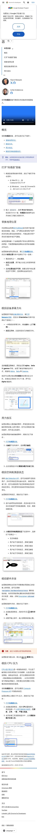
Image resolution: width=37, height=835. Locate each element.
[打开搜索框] (24, 2)
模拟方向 (9, 144)
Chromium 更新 (7, 788)
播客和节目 (5, 798)
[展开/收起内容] (12, 49)
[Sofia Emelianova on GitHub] (11, 93)
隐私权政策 (10, 825)
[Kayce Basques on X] (11, 83)
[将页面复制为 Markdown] (8, 41)
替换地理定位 (11, 140)
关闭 (18, 27)
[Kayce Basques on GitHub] (14, 83)
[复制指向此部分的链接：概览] (9, 130)
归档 (3, 794)
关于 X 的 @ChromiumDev (10, 807)
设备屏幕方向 (18, 314)
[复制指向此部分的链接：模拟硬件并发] (18, 579)
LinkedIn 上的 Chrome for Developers (14, 813)
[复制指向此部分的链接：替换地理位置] (18, 222)
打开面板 (27, 252)
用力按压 (9, 148)
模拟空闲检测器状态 (13, 151)
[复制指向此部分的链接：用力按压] (14, 418)
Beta (18, 371)
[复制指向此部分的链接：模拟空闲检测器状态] (26, 472)
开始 (18, 34)
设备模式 (17, 160)
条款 (3, 825)
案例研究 (4, 791)
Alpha (12, 371)
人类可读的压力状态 (23, 709)
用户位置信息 (18, 228)
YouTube (4, 810)
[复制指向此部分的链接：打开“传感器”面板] (23, 167)
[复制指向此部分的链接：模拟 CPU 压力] (20, 663)
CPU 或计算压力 (8, 669)
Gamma (25, 371)
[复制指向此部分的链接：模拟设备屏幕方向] (23, 308)
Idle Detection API (12, 478)
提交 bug (4, 776)
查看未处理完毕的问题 (9, 779)
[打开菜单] (3, 2)
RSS (3, 817)
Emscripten (26, 596)
